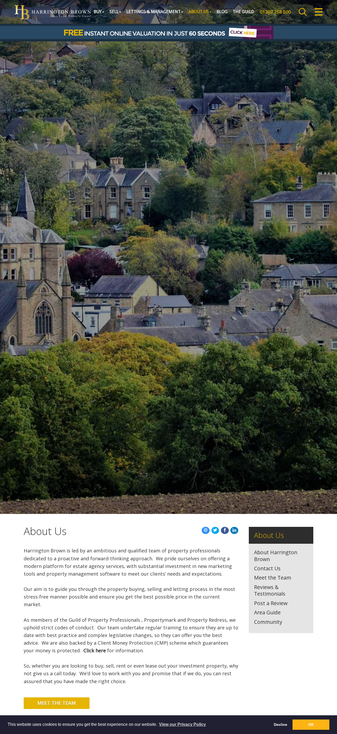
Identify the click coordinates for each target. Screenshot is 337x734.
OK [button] (311, 724)
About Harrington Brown (275, 555)
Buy (98, 11)
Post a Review (271, 603)
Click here (94, 650)
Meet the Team (272, 577)
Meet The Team (56, 703)
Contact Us (267, 568)
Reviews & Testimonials (269, 590)
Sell (114, 11)
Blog (222, 11)
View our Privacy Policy (182, 724)
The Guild (243, 11)
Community (268, 622)
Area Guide (267, 612)
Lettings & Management (153, 11)
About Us (199, 11)
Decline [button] (280, 724)
